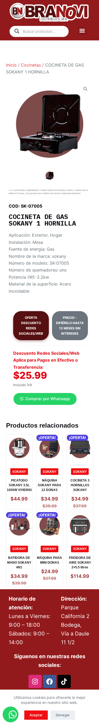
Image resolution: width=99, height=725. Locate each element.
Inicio (11, 65)
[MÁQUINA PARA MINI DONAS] (49, 525)
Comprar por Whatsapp (47, 398)
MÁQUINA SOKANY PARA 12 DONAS (49, 485)
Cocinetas (31, 65)
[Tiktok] (64, 681)
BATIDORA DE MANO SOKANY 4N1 (19, 562)
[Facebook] (49, 681)
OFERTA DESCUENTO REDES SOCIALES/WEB (31, 325)
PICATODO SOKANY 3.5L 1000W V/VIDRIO (19, 485)
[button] (82, 30)
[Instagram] (35, 681)
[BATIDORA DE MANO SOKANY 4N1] (19, 525)
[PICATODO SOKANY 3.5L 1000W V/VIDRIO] (19, 448)
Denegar (63, 715)
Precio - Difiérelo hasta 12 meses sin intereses (70, 325)
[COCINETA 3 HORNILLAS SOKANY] (80, 448)
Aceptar (36, 715)
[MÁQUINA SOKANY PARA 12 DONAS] (49, 448)
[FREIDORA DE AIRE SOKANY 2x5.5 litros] (80, 525)
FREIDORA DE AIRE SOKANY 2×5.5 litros (80, 562)
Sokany (19, 472)
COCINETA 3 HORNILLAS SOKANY (79, 485)
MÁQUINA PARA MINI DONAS (49, 560)
